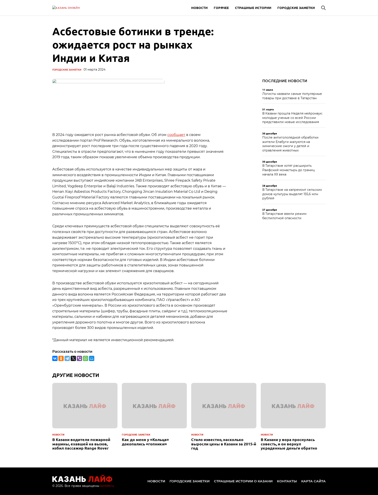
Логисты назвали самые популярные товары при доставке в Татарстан (292, 96)
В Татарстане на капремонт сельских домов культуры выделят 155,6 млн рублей (292, 194)
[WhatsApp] (85, 358)
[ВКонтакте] (55, 358)
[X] (73, 358)
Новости (199, 7)
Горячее (221, 7)
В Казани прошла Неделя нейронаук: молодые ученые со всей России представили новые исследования (292, 117)
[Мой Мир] (91, 358)
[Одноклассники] (61, 358)
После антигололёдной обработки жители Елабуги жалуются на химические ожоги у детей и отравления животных (290, 143)
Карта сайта (313, 481)
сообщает (176, 135)
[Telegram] (67, 358)
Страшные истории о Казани (243, 481)
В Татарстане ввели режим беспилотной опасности (284, 216)
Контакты (287, 481)
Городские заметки (296, 7)
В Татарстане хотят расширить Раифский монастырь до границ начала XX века (288, 170)
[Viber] (79, 358)
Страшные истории (253, 7)
